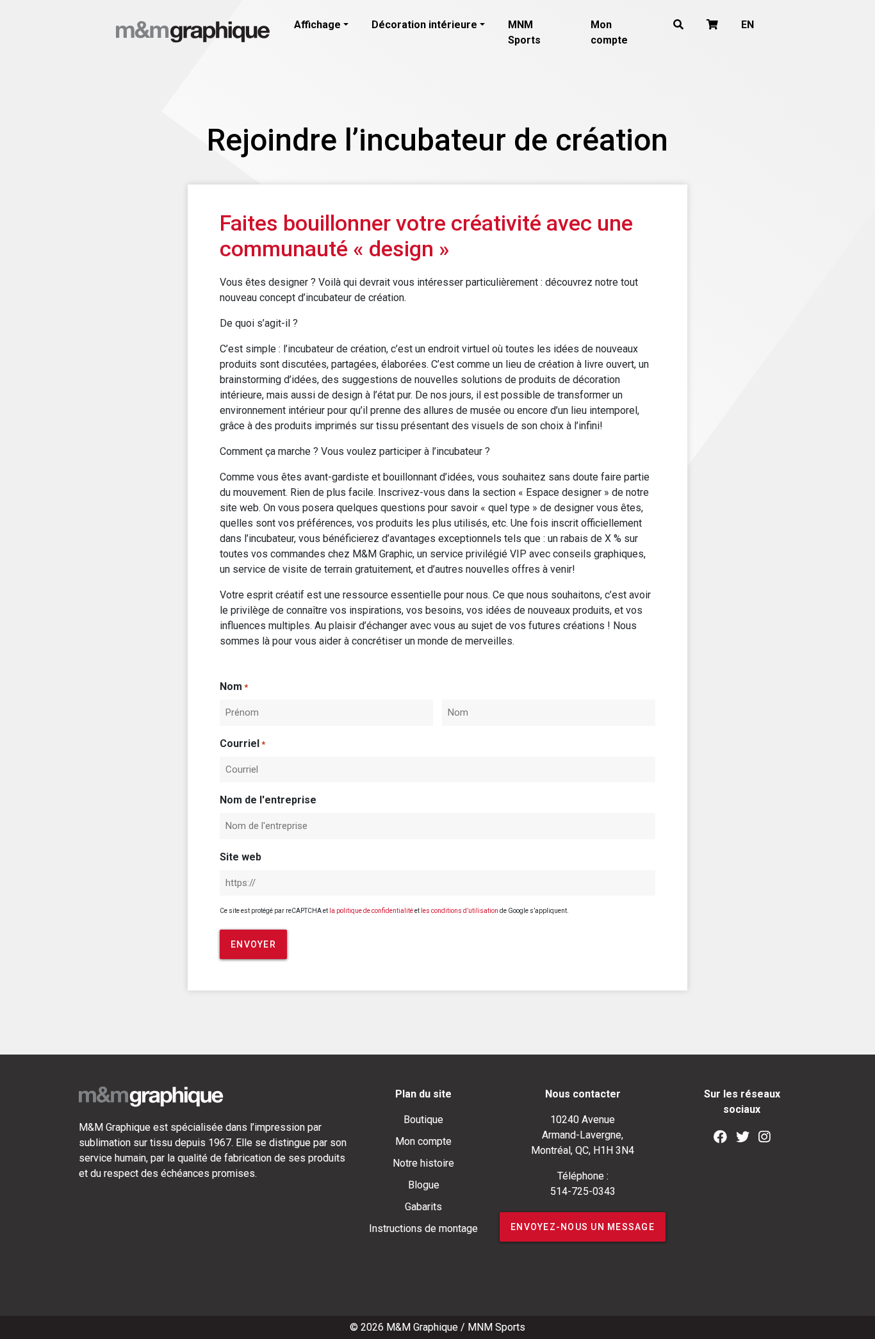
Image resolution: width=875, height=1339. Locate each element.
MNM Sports (524, 32)
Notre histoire (423, 1163)
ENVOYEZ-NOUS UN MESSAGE (583, 1227)
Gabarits (423, 1207)
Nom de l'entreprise (268, 800)
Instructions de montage (423, 1228)
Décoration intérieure (424, 25)
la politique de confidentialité (371, 910)
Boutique (423, 1119)
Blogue (423, 1185)
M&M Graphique (422, 1327)
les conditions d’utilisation (459, 910)
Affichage (317, 25)
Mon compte (609, 32)
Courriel (242, 743)
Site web (240, 857)
